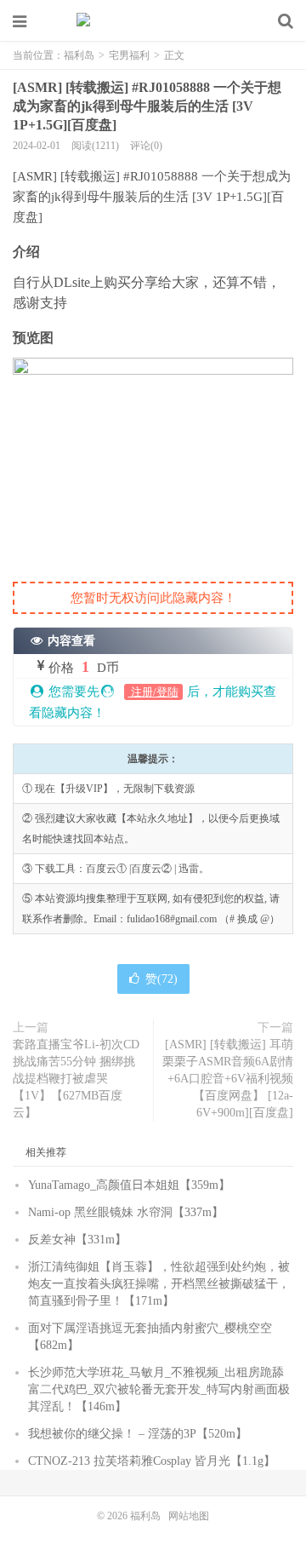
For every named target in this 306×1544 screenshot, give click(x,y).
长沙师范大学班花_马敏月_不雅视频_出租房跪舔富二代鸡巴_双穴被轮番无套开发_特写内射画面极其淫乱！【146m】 (159, 1389)
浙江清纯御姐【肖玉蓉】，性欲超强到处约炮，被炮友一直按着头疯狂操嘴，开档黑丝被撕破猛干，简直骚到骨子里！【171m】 (159, 1283)
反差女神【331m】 (77, 1239)
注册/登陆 (153, 692)
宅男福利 (129, 55)
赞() (161, 979)
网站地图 (188, 1516)
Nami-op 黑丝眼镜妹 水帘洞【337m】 (126, 1212)
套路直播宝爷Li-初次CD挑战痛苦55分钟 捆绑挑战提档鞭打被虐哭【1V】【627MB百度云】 (76, 1078)
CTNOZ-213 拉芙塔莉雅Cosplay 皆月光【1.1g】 (151, 1461)
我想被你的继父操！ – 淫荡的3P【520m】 (137, 1433)
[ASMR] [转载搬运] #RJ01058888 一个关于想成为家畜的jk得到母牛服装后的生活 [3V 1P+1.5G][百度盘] (147, 106)
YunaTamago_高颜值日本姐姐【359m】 (129, 1185)
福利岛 (153, 21)
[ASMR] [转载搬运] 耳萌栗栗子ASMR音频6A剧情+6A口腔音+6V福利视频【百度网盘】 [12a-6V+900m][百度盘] (227, 1078)
